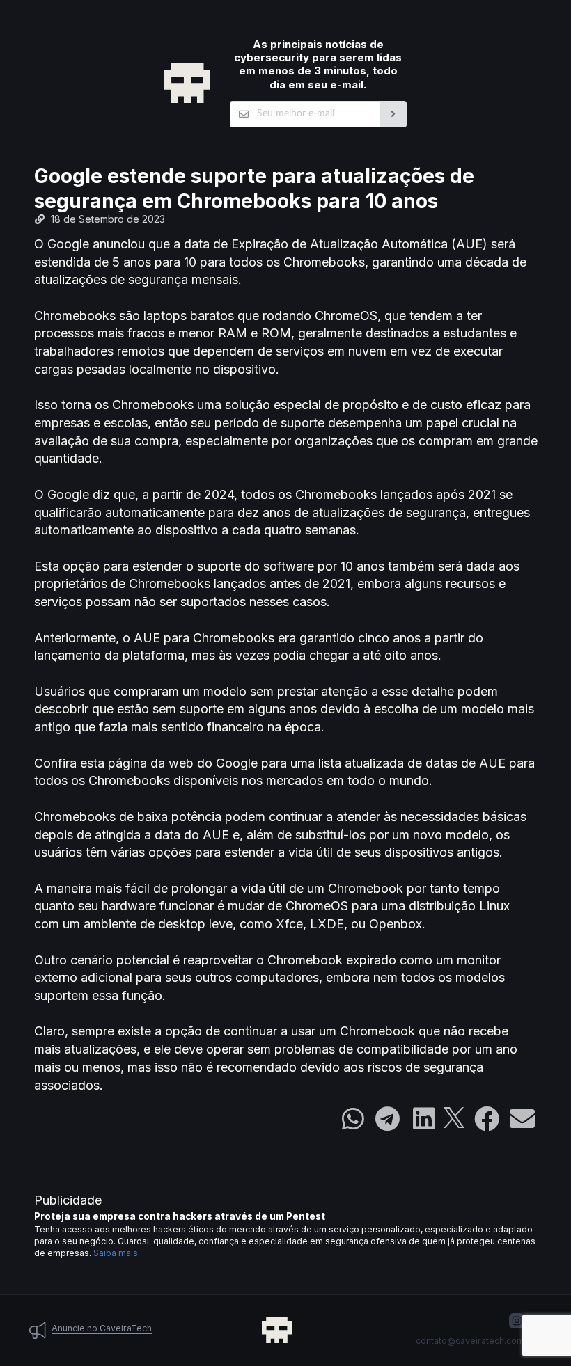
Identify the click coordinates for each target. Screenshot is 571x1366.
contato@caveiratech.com (470, 1340)
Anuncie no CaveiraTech (102, 1328)
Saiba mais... (118, 1253)
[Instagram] (516, 1320)
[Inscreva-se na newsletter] (393, 114)
